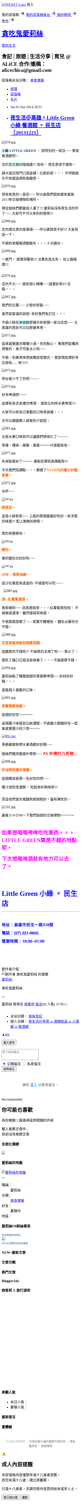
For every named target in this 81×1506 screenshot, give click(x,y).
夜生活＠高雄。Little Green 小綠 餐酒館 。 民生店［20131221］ (42, 125)
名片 (13, 99)
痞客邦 (29, 1004)
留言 (38, 1004)
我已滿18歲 (10, 1497)
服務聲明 (46, 1446)
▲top (6, 1034)
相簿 (13, 89)
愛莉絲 (7, 979)
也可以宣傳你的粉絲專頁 (15, 1243)
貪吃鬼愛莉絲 (22, 33)
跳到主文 (9, 45)
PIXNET (20, 1441)
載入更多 (9, 1042)
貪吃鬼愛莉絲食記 (11, 1235)
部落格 (15, 94)
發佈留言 (9, 1069)
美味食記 (35, 1016)
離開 (25, 1497)
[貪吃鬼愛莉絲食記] (3, 1239)
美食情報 (37, 80)
